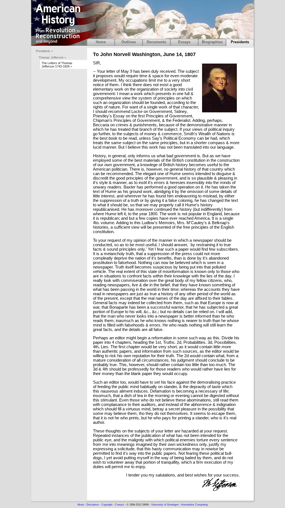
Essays (184, 42)
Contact (119, 504)
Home (101, 42)
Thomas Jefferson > (52, 57)
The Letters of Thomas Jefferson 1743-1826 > (56, 64)
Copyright (106, 504)
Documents (156, 42)
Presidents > (44, 51)
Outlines (128, 42)
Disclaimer (93, 504)
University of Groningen (165, 504)
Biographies (212, 42)
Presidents (240, 42)
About (80, 504)
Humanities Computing (194, 504)
